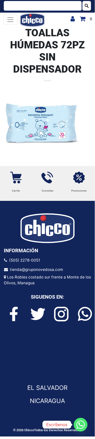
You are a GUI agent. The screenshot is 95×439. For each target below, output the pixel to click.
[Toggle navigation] (10, 20)
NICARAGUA (47, 400)
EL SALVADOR (47, 387)
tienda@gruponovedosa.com (35, 269)
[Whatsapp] (80, 424)
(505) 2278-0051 (23, 260)
